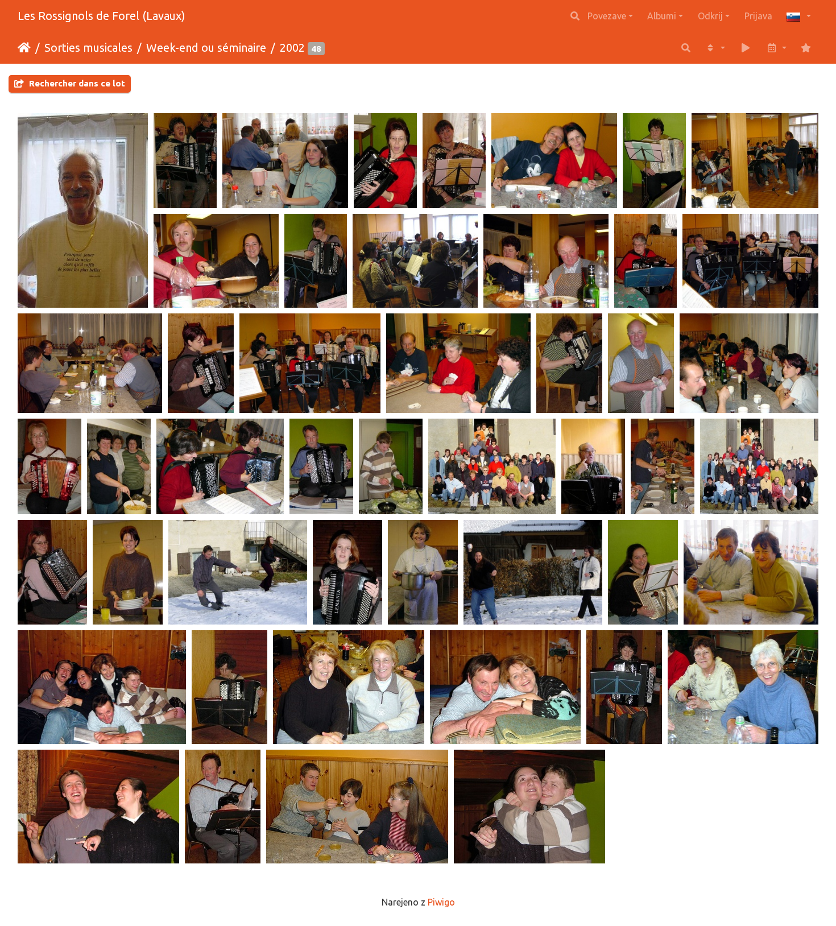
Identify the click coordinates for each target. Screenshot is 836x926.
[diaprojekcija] (745, 47)
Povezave (606, 16)
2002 (292, 47)
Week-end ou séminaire (206, 47)
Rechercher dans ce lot (76, 83)
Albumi (661, 16)
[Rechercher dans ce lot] (686, 47)
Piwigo (441, 902)
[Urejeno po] (714, 47)
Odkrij (710, 16)
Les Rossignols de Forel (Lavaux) (101, 15)
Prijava (758, 16)
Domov (24, 47)
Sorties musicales (88, 47)
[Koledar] (776, 47)
